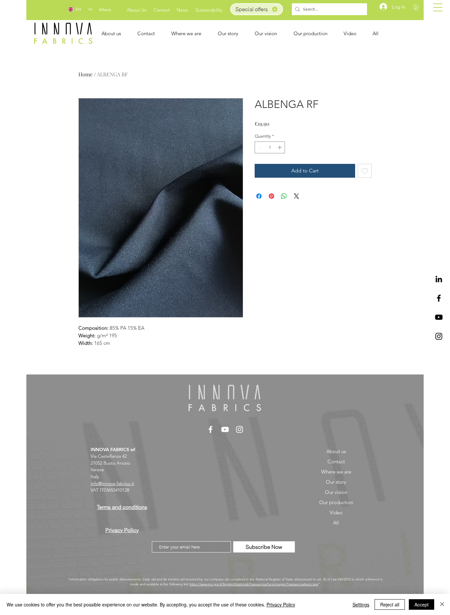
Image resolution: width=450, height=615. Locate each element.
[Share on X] (296, 196)
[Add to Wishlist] (365, 171)
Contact (336, 461)
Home (85, 74)
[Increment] (280, 147)
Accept (421, 604)
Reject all (389, 604)
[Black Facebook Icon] (438, 298)
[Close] (442, 604)
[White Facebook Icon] (210, 429)
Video (336, 512)
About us (336, 451)
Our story (336, 482)
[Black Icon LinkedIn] (438, 279)
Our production (336, 502)
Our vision (336, 492)
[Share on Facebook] (259, 196)
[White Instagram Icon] (239, 429)
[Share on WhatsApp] (284, 196)
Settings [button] (360, 604)
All (336, 523)
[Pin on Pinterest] (271, 196)
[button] (437, 7)
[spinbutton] (270, 147)
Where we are (336, 472)
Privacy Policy (281, 604)
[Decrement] (260, 147)
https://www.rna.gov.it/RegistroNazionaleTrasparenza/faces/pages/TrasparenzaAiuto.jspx (253, 584)
